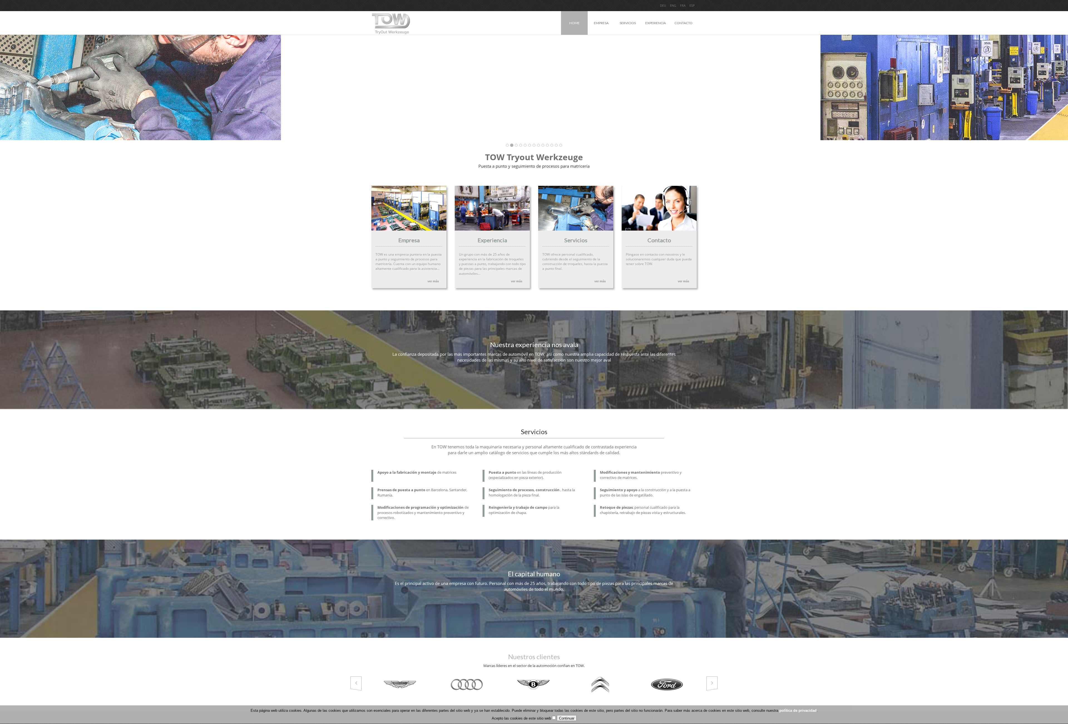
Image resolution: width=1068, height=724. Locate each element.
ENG (673, 5)
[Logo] (390, 20)
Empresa (601, 23)
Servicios (628, 23)
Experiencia (655, 23)
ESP (692, 5)
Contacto (683, 23)
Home (574, 23)
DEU (663, 5)
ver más (433, 281)
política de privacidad (798, 710)
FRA (683, 5)
